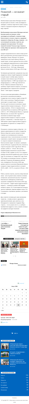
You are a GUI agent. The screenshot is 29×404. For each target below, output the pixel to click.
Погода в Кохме (14, 263)
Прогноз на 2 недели (22, 264)
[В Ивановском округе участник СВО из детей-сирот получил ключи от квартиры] (5, 244)
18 (6, 302)
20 (14, 302)
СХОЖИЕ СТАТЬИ (8, 238)
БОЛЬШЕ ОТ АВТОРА (20, 238)
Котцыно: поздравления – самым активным (17, 352)
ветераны (7, 216)
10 (2, 298)
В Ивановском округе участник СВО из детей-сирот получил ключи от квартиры (4, 251)
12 (10, 298)
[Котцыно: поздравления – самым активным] (5, 354)
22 (22, 302)
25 (6, 305)
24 (2, 305)
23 (26, 302)
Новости (6, 7)
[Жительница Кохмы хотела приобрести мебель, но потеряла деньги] (24, 244)
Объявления (4, 390)
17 (2, 302)
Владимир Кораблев (6, 319)
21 (18, 302)
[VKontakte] (12, 333)
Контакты (14, 397)
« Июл (2, 310)
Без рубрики (4, 385)
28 (18, 305)
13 (14, 298)
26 (10, 305)
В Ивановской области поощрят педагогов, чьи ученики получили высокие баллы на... (18, 362)
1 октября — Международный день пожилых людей (6, 226)
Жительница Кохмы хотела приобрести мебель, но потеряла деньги (23, 250)
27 (14, 305)
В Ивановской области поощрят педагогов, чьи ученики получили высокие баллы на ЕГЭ (14, 251)
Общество (3, 380)
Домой (2, 7)
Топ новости (4, 382)
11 (6, 298)
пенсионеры (23, 216)
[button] (26, 2)
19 (10, 302)
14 (18, 298)
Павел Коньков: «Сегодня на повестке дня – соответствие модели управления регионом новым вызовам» (21, 228)
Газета (2, 377)
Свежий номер (4, 387)
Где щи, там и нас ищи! (8, 317)
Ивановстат (16, 216)
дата (11, 216)
